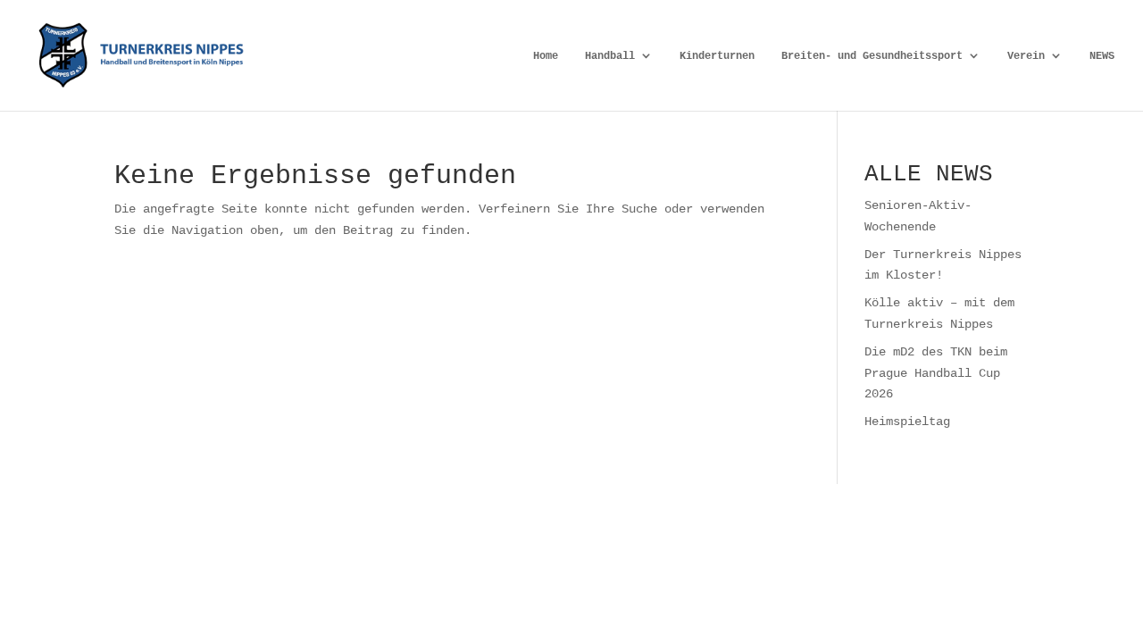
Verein (1026, 56)
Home (545, 56)
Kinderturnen (717, 56)
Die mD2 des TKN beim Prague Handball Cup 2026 (935, 373)
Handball (610, 56)
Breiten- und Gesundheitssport (872, 56)
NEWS (1101, 56)
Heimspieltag (907, 421)
